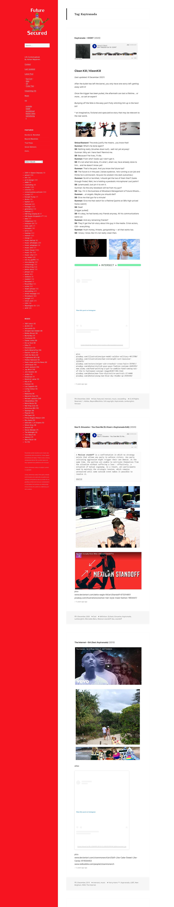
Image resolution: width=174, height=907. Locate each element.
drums (27, 199)
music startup (30, 240)
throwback (29, 296)
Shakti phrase (30, 289)
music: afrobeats (31, 243)
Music (27, 96)
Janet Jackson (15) (32, 367)
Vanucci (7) (29, 437)
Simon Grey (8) (30, 425)
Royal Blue (29, 284)
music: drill (29, 248)
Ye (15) (27, 442)
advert (27, 175)
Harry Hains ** (114, 882)
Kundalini (28, 228)
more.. (27, 151)
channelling (29, 185)
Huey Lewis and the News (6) (36, 362)
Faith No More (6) (31, 355)
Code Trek (30, 86)
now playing (29, 262)
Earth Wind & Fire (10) (33, 350)
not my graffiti (30, 260)
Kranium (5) (29, 384)
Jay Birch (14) (30, 369)
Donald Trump (30, 197)
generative (29, 209)
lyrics (27, 231)
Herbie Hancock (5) (32, 360)
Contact (28, 64)
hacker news (30, 113)
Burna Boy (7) (30, 336)
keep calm (29, 226)
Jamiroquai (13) (31, 365)
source (79, 479)
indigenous (29, 221)
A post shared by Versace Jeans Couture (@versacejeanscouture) (102, 345)
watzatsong (30, 116)
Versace (78, 403)
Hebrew (28, 211)
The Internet (91, 885)
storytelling (29, 291)
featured (28, 204)
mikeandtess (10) (31, 401)
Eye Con (29, 79)
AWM (27, 182)
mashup (28, 233)
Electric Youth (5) (31, 353)
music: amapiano (31, 245)
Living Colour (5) (31, 389)
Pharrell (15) (29, 413)
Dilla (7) (28, 345)
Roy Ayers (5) (30, 420)
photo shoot (29, 269)
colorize (28, 190)
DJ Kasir (110, 616)
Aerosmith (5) (30, 328)
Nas (113, 619)
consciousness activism (34, 192)
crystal (27, 194)
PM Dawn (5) (30, 415)
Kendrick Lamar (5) (32, 379)
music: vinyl (29, 255)
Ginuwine (117, 616)
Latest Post (29, 74)
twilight (27, 298)
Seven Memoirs (30, 147)
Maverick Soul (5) (31, 396)
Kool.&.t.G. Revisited (32, 135)
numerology (29, 265)
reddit (28, 109)
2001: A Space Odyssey (34, 173)
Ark (26, 178)
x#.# (26, 308)
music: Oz (28, 252)
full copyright (109, 401)
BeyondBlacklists (96, 401)
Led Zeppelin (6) (31, 386)
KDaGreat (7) (30, 377)
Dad (94, 399)
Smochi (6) (29, 427)
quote (27, 274)
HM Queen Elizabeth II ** (34, 216)
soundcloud (30, 111)
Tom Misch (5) (30, 435)
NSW (84, 885)
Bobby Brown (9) (31, 333)
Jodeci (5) (29, 374)
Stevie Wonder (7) (31, 430)
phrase (27, 272)
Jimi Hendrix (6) (31, 372)
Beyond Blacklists (31, 139)
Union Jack (29, 301)
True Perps (29, 143)
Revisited (28, 281)
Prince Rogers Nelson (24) (35, 418)
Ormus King (29, 267)
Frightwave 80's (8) (32, 357)
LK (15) (27, 391)
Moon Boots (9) (31, 403)
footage (28, 207)
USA (26, 303)
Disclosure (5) (30, 348)
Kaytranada (119, 401)
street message (30, 294)
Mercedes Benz (91, 619)
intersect (108, 399)
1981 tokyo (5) (30, 324)
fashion (27, 202)
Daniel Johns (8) (31, 340)
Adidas (86, 401)
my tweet (28, 257)
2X (27, 84)
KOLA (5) (28, 382)
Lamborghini (129, 401)
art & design (29, 180)
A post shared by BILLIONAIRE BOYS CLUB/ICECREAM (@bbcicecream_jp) (101, 846)
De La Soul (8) (30, 343)
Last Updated (30, 69)
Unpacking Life (30, 91)
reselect (28, 279)
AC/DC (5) (29, 326)
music (114, 399)
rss (26, 100)
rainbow (28, 277)
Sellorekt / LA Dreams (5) (34, 423)
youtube (29, 106)
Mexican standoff (104, 619)
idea (26, 219)
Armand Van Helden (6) (33, 331)
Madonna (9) (29, 394)
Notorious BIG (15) (32, 408)
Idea (27, 81)
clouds (27, 187)
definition (103, 616)
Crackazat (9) (30, 338)
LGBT (132, 882)
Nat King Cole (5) (31, 406)
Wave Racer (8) (30, 440)
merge (27, 238)
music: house (30, 250)
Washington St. (30, 306)
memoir (27, 236)
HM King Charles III (32, 214)
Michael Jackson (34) (33, 398)
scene (27, 286)
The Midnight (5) (31, 432)
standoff (118, 619)
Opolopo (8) (29, 411)
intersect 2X (29, 223)
